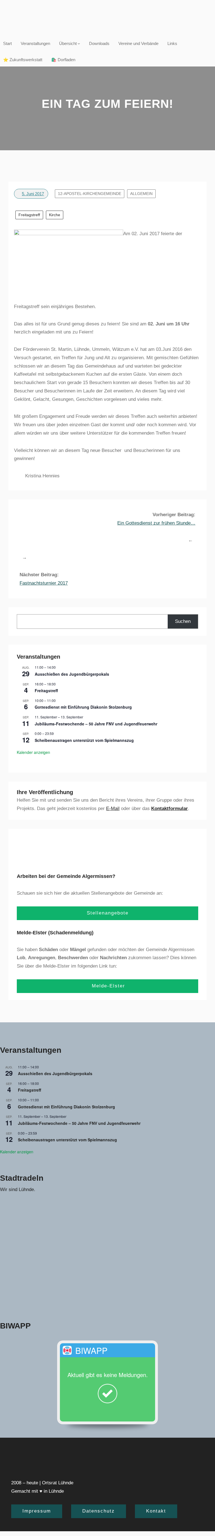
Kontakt (156, 1511)
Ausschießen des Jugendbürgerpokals (72, 674)
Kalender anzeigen (33, 752)
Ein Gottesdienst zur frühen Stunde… (156, 523)
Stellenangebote (107, 913)
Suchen (183, 621)
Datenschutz (98, 1511)
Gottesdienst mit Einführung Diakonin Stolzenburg (83, 707)
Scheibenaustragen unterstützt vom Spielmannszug (84, 740)
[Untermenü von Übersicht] (79, 43)
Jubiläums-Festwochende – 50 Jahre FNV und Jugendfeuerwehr (96, 724)
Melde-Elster (107, 986)
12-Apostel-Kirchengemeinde (89, 193)
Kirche (54, 215)
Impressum (36, 1511)
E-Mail (113, 808)
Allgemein (141, 193)
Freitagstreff (29, 215)
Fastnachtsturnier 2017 (44, 583)
